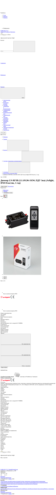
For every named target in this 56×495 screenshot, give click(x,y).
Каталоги (3, 488)
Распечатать (11, 186)
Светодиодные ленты (6, 481)
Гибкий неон (5, 123)
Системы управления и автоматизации (29, 481)
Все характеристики (26, 344)
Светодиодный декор (8, 483)
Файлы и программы (26, 365)
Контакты (13, 31)
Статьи (22, 488)
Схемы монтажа (40, 488)
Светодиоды (6, 130)
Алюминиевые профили (6, 111)
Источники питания (6, 103)
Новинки (5, 137)
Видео (6, 488)
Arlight (10, 478)
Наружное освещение (5, 120)
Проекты (5, 17)
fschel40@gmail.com (13, 469)
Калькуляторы (33, 488)
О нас (4, 15)
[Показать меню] (18, 145)
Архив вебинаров (16, 488)
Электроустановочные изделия (20, 483)
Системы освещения (5, 118)
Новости (5, 16)
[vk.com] (11, 468)
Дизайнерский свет (19, 482)
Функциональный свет (10, 482)
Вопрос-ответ (27, 488)
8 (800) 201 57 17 (4, 469)
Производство (6, 486)
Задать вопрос (4, 186)
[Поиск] (24, 46)
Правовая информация (6, 477)
